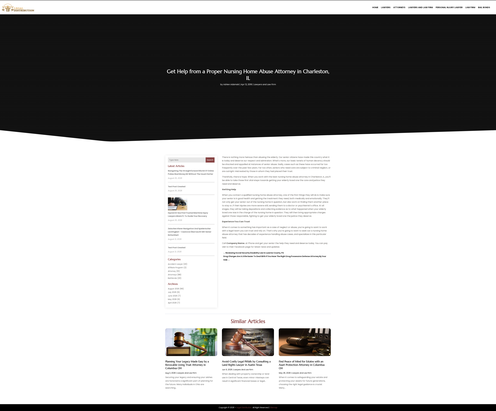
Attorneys (399, 7)
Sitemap (273, 407)
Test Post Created (176, 186)
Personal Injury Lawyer (449, 7)
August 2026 (173, 288)
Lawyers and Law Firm (420, 7)
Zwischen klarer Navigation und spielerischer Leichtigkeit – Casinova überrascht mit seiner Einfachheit (189, 231)
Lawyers (385, 7)
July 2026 (172, 292)
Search (210, 160)
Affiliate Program (175, 267)
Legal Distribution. (244, 407)
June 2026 (172, 296)
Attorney (172, 271)
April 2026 (172, 302)
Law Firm (470, 7)
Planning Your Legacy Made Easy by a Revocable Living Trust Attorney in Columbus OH (187, 365)
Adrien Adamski (231, 84)
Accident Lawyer (175, 264)
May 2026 (172, 299)
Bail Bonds (484, 7)
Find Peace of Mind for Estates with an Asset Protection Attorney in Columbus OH (302, 365)
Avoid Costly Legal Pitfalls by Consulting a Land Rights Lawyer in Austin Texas (246, 363)
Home (375, 7)
